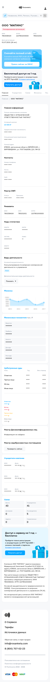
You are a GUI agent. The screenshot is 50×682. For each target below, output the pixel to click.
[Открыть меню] (3, 7)
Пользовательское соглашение (17, 660)
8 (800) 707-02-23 (15, 648)
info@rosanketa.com (16, 643)
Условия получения (27, 79)
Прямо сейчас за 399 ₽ (21, 64)
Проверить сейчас (14, 449)
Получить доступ (13, 84)
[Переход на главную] (25, 7)
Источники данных (15, 632)
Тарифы (9, 627)
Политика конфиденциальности (18, 664)
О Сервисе (11, 622)
